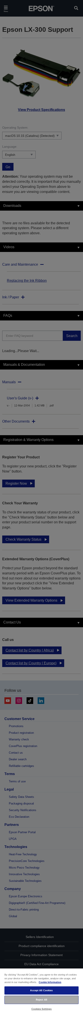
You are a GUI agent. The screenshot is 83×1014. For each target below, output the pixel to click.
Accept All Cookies (41, 990)
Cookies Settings (41, 1009)
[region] (41, 991)
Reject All (41, 999)
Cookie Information (50, 982)
